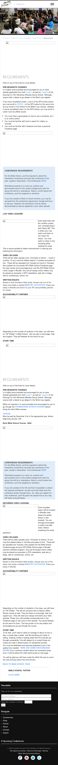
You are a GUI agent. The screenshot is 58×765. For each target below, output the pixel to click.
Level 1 (29, 92)
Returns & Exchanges (34, 751)
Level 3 (21, 104)
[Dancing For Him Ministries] (6, 4)
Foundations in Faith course (30, 406)
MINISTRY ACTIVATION (35, 285)
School (5, 723)
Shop (5, 720)
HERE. (44, 180)
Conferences (8, 717)
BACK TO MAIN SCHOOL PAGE (16, 664)
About (5, 726)
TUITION (6, 413)
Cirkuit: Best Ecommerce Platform (29, 753)
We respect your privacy (18, 751)
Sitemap (45, 751)
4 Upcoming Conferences (12, 740)
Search (6, 732)
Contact (6, 729)
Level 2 (45, 92)
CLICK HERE (14, 674)
